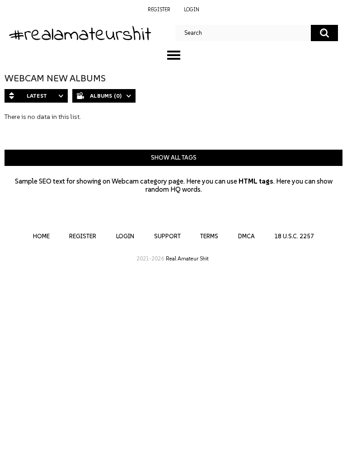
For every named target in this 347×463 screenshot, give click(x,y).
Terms (209, 236)
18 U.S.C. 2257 (294, 236)
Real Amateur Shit (187, 258)
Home (41, 236)
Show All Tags (174, 157)
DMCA (246, 236)
